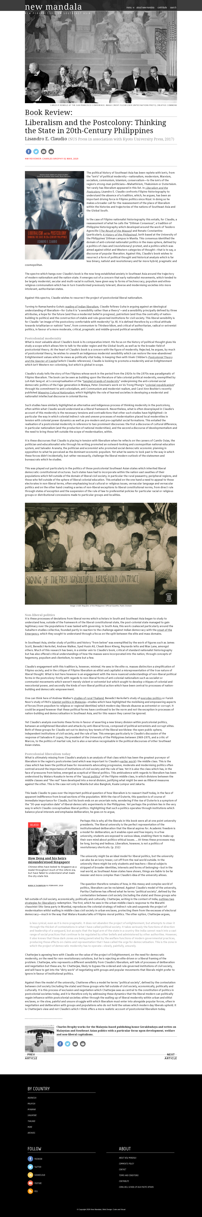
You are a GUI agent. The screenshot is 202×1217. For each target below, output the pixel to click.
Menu (129, 7)
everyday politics (151, 698)
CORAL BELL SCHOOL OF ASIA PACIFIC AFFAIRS (136, 1187)
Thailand (31, 1121)
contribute (162, 7)
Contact (122, 1169)
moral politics (91, 776)
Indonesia (32, 1098)
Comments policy (126, 1164)
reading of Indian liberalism (81, 306)
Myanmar (32, 1109)
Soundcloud (39, 1175)
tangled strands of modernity (101, 381)
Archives (31, 1133)
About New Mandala (145, 7)
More (30, 1127)
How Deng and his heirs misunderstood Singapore (49, 860)
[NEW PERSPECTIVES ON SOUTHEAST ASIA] (53, 6)
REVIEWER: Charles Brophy (46, 159)
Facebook (38, 1159)
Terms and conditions (129, 1175)
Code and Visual (119, 1209)
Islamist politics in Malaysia (69, 702)
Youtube (38, 1183)
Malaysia (31, 1103)
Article (171, 1056)
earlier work (127, 761)
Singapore (32, 1115)
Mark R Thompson (37, 886)
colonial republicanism (160, 385)
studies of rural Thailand (89, 698)
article (31, 1056)
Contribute (124, 1181)
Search (173, 7)
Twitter (37, 1167)
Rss (36, 1191)
